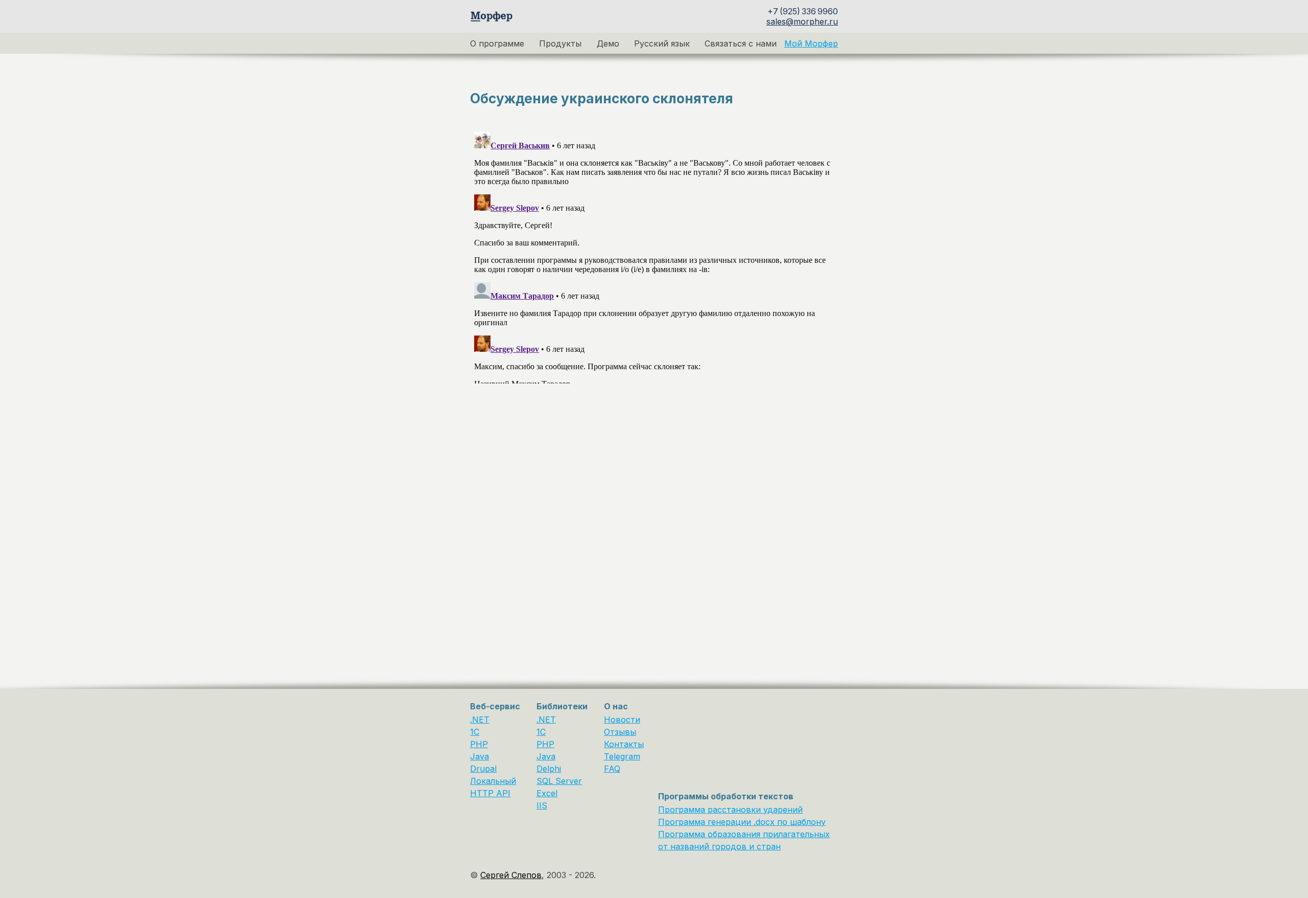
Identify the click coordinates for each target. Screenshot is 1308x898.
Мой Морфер (811, 43)
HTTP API (490, 793)
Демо (608, 43)
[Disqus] (654, 256)
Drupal (483, 769)
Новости (622, 719)
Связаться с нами (741, 43)
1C (474, 732)
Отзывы (620, 732)
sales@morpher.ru (802, 21)
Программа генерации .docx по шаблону (742, 822)
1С (541, 732)
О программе (497, 43)
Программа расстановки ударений (730, 809)
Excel (546, 793)
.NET (479, 719)
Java (479, 756)
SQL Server (559, 781)
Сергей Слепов (511, 875)
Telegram (622, 756)
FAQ (612, 769)
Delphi (548, 769)
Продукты (560, 43)
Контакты (624, 744)
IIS (541, 805)
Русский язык (662, 43)
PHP (479, 744)
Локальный (493, 781)
